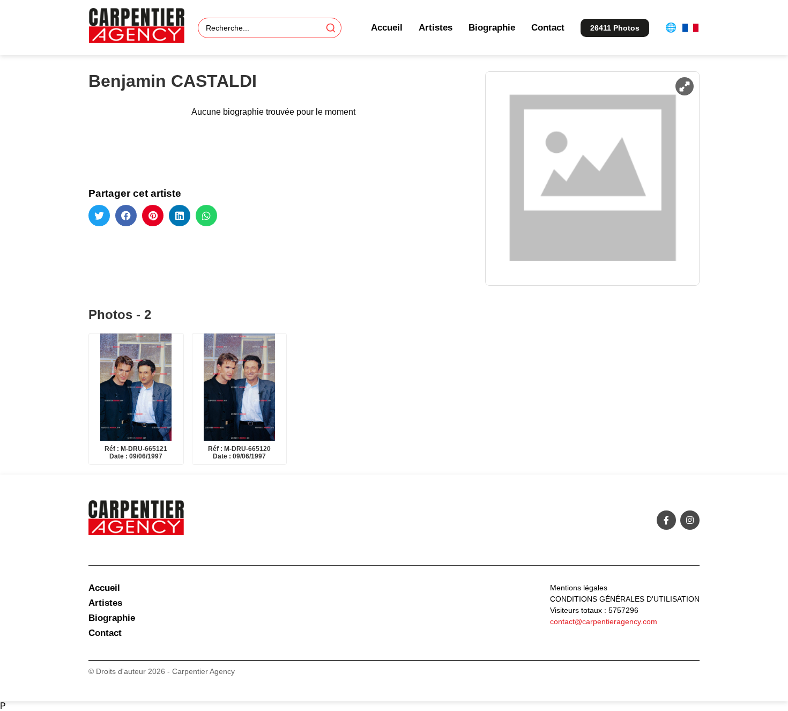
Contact (547, 28)
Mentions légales (578, 587)
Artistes (435, 28)
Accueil (387, 28)
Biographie (492, 28)
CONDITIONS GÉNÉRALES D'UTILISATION (625, 599)
